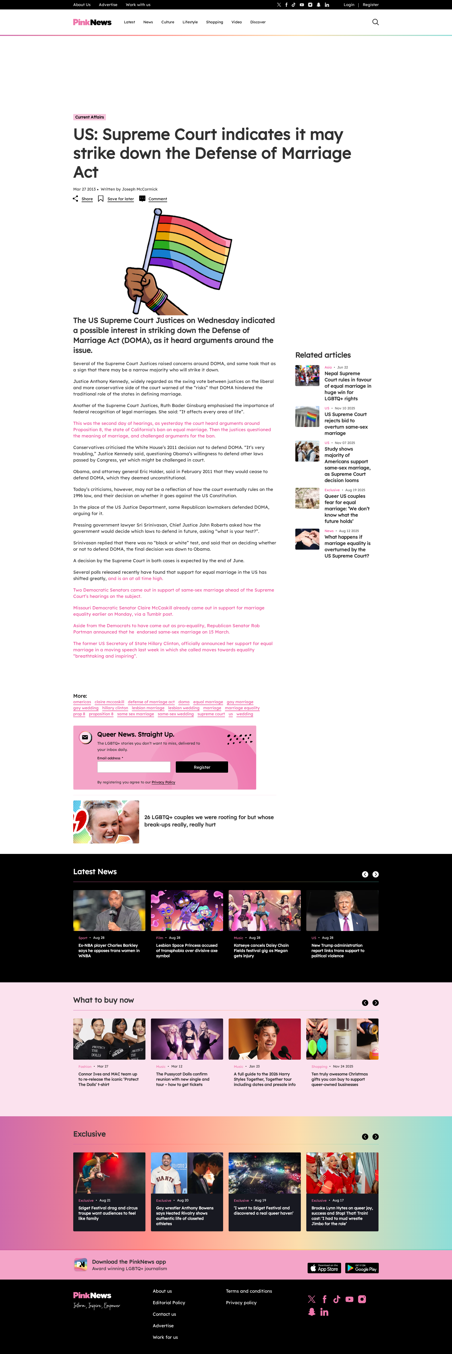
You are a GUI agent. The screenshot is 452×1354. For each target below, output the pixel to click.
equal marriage (208, 701)
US (231, 713)
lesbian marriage (148, 707)
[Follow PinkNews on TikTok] (337, 1300)
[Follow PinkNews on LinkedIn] (327, 5)
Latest (129, 22)
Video (236, 22)
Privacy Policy (163, 782)
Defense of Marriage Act (151, 701)
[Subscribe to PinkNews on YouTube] (349, 1300)
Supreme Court (211, 713)
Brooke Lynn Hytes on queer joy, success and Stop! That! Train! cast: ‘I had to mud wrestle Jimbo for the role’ (342, 1215)
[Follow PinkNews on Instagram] (362, 1300)
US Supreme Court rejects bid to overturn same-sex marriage (346, 423)
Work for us (165, 1337)
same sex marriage (135, 713)
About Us (82, 4)
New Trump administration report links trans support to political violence (338, 950)
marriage (212, 707)
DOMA (184, 701)
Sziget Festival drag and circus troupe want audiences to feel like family (108, 1213)
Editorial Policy (169, 1302)
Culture (167, 22)
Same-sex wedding (176, 713)
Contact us (164, 1314)
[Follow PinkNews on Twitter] (312, 1300)
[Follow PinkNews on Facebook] (324, 1300)
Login (349, 4)
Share (87, 198)
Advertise (108, 4)
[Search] (375, 22)
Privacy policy (241, 1302)
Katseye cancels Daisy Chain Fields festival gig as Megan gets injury (261, 950)
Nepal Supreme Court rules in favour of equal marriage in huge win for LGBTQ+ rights (348, 386)
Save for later (121, 198)
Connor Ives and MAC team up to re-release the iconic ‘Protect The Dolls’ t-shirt (108, 1079)
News (148, 22)
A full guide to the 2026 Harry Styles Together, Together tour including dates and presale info (265, 1079)
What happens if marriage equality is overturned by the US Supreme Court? (348, 546)
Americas (82, 701)
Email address (116, 758)
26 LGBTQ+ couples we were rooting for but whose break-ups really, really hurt (209, 821)
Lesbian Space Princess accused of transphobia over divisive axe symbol (187, 950)
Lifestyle (190, 22)
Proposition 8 (101, 713)
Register (371, 4)
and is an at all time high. (136, 578)
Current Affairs (89, 117)
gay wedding (86, 707)
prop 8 (79, 713)
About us (162, 1291)
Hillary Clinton (115, 707)
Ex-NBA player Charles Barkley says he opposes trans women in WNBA (109, 950)
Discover (258, 22)
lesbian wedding (184, 707)
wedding (244, 713)
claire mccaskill (109, 701)
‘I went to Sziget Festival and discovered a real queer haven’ (263, 1210)
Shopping (214, 22)
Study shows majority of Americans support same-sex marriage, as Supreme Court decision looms (348, 464)
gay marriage (240, 701)
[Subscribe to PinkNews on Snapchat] (312, 1313)
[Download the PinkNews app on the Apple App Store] (324, 1268)
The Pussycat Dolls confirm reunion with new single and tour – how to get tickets (183, 1079)
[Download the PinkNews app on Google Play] (362, 1268)
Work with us (138, 4)
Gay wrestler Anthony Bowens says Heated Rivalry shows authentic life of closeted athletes (184, 1215)
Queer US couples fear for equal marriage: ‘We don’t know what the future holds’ (347, 508)
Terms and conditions (249, 1291)
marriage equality (242, 707)
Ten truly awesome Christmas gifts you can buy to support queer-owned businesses (340, 1079)
